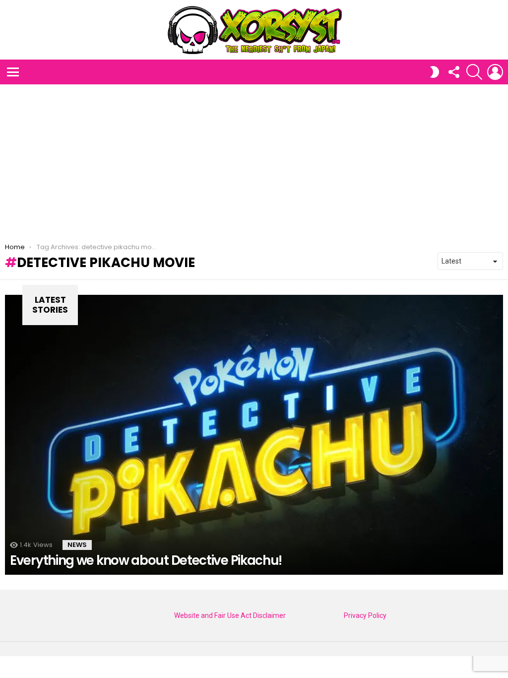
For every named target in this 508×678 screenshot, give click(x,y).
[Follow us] (453, 72)
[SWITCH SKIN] (435, 72)
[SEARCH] (474, 72)
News (77, 544)
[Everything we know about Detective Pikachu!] (254, 435)
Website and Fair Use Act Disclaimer (230, 615)
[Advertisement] (254, 158)
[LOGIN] (495, 72)
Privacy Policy (365, 615)
